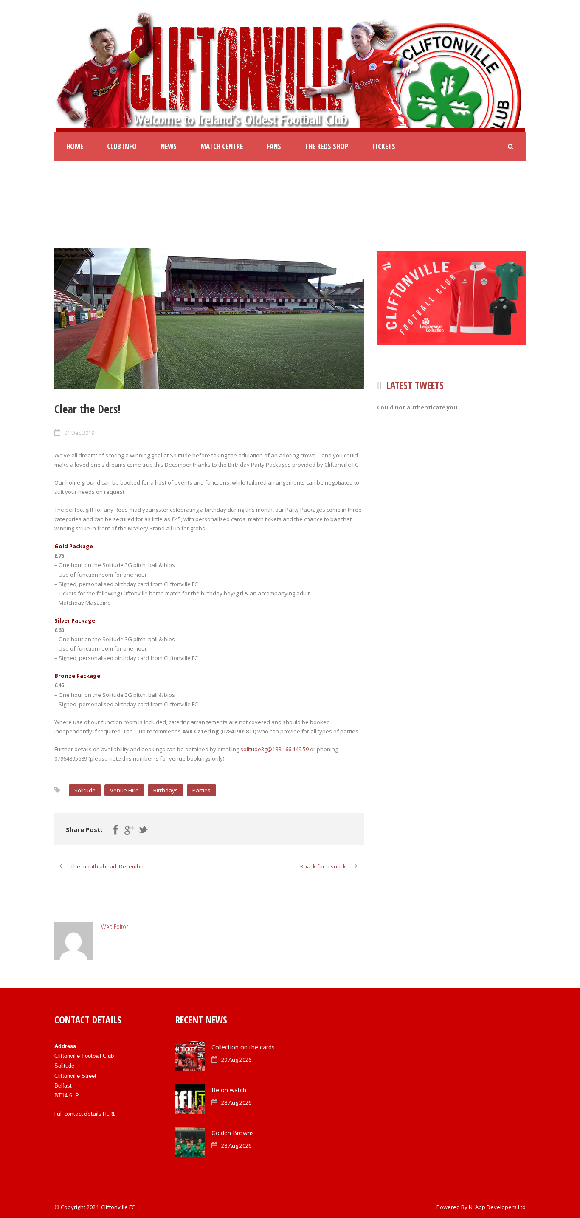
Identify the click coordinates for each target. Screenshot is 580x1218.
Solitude (85, 790)
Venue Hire (124, 790)
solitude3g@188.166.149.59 (274, 749)
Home (74, 146)
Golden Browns (232, 1133)
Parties (201, 790)
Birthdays (165, 790)
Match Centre (221, 146)
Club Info (122, 146)
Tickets (383, 146)
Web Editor (114, 926)
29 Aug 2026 (236, 1059)
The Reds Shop (326, 146)
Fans (274, 146)
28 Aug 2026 (236, 1102)
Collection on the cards (243, 1047)
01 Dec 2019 (79, 433)
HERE (109, 1113)
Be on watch (228, 1090)
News (168, 146)
